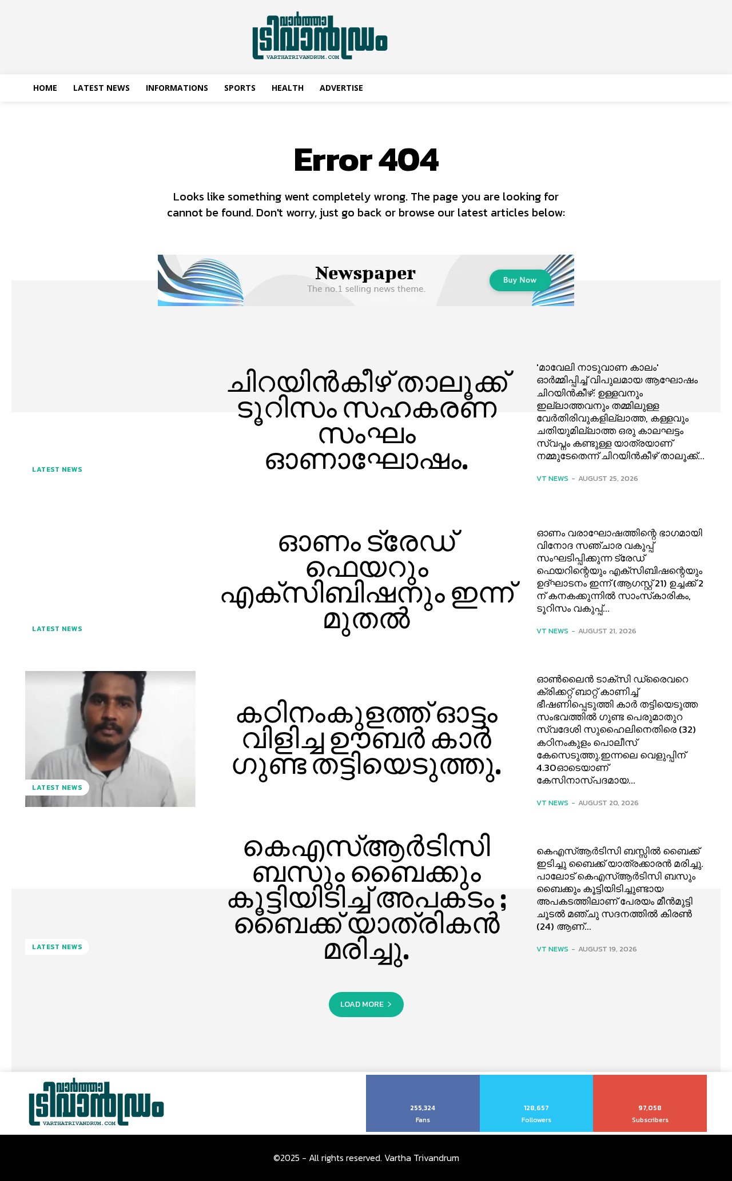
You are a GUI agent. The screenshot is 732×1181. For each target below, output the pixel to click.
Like (423, 1078)
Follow (537, 1078)
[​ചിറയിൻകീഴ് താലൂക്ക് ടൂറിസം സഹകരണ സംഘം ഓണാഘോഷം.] (110, 421)
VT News (552, 478)
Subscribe (650, 1078)
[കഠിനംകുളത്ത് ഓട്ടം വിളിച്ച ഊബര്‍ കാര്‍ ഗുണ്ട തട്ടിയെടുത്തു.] (110, 739)
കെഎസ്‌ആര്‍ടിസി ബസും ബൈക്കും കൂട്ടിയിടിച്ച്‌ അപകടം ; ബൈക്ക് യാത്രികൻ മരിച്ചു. (366, 897)
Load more (362, 1004)
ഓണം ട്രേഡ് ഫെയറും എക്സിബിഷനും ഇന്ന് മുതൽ (366, 580)
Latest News (57, 469)
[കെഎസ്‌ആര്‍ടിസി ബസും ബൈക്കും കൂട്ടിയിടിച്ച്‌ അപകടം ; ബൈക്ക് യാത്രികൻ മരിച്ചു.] (110, 898)
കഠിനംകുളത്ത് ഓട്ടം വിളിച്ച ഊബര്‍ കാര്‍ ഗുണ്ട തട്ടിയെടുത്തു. (366, 738)
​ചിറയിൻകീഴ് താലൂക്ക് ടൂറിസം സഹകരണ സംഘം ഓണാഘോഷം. (366, 420)
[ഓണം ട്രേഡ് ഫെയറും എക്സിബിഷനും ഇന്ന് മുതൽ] (110, 580)
